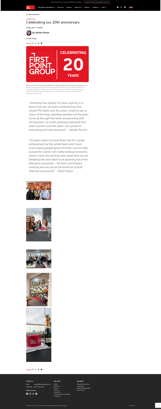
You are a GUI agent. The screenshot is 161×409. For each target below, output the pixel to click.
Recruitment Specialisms (46, 7)
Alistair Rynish (42, 33)
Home (56, 384)
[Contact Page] (117, 7)
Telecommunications (83, 384)
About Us (77, 7)
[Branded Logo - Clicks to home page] (30, 7)
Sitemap (65, 405)
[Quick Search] (121, 7)
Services (60, 7)
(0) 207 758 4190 (39, 386)
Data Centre (81, 390)
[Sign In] (125, 7)
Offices (86, 7)
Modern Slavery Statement (51, 405)
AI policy (60, 405)
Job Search (57, 392)
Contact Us (57, 396)
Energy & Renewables (84, 388)
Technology (80, 386)
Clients (68, 7)
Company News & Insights (62, 394)
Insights (95, 7)
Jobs (103, 7)
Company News (31, 19)
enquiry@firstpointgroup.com (42, 384)
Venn (133, 406)
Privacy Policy (41, 405)
